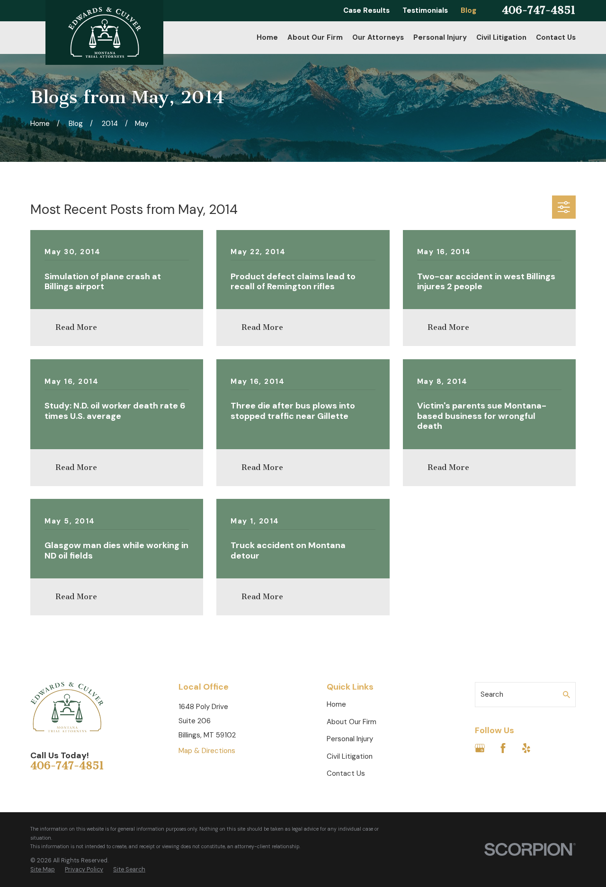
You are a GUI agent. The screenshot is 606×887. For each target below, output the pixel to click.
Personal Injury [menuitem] (440, 37)
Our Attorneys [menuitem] (378, 37)
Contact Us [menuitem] (556, 37)
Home (336, 704)
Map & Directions (206, 750)
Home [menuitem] (267, 37)
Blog (468, 10)
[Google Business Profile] (480, 748)
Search (492, 694)
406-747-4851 (539, 11)
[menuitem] (42, 870)
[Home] (104, 32)
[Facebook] (503, 748)
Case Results (366, 10)
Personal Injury (350, 739)
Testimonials (425, 10)
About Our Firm (351, 722)
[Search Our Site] (566, 694)
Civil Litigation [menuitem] (501, 37)
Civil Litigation (350, 756)
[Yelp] (526, 748)
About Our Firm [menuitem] (315, 37)
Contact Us (346, 773)
